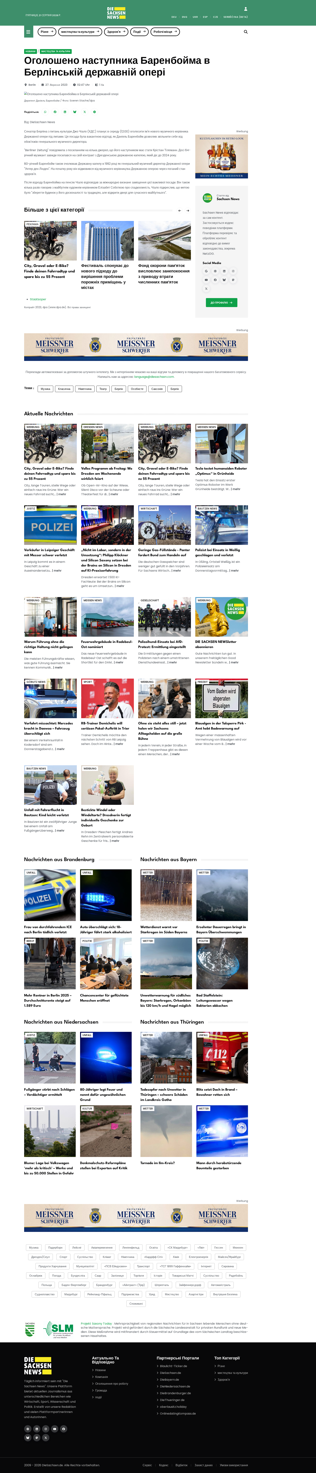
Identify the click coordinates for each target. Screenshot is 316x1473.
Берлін (119, 389)
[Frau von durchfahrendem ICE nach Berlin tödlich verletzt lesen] (50, 895)
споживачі (136, 1304)
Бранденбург (104, 1285)
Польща (47, 1285)
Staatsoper (38, 299)
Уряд (152, 1294)
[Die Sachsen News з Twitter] (45, 1437)
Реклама (32, 224)
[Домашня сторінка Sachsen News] (215, 271)
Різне (44, 32)
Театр (103, 389)
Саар (98, 1276)
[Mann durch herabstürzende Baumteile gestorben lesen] (222, 1131)
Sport (88, 682)
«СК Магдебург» (178, 1247)
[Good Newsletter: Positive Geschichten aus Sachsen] (221, 616)
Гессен (218, 1247)
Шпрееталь (162, 1285)
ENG (184, 17)
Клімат (107, 1257)
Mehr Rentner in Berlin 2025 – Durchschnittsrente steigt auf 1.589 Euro (48, 1000)
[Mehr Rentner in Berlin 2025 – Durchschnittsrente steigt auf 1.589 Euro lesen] (50, 963)
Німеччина (84, 389)
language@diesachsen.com (154, 377)
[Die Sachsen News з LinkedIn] (36, 1429)
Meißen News (207, 427)
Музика (45, 389)
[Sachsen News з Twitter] (206, 288)
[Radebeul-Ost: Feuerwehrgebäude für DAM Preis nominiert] (107, 616)
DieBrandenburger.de (175, 1393)
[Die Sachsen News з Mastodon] (36, 1437)
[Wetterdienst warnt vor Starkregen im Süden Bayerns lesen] (166, 895)
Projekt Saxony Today (97, 1323)
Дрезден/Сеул (40, 1257)
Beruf (30, 941)
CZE (215, 17)
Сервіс (147, 1465)
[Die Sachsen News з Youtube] (54, 1429)
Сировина (227, 1266)
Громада (101, 1390)
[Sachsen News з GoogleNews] (206, 271)
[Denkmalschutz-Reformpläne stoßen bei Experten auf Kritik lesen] (106, 1131)
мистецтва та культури (77, 32)
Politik (87, 941)
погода (56, 1276)
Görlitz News (36, 682)
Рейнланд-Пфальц (99, 1294)
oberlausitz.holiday (173, 1407)
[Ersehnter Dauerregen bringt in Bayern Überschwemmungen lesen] (222, 895)
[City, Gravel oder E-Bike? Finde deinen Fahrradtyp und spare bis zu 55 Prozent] (50, 240)
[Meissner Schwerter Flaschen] (221, 156)
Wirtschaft (149, 508)
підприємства (130, 1294)
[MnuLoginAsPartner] (245, 9)
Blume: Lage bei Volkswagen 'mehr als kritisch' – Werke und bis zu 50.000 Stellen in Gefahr (49, 1168)
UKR (195, 17)
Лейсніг (76, 1247)
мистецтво (172, 1294)
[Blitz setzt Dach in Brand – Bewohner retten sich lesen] (222, 1057)
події (98, 1397)
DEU (174, 17)
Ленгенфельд (130, 1247)
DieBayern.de (169, 1380)
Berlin (32, 85)
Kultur (87, 1108)
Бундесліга (78, 1276)
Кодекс (163, 1465)
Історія (158, 1276)
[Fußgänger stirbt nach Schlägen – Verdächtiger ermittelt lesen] (50, 1057)
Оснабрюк (35, 1276)
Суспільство (85, 1257)
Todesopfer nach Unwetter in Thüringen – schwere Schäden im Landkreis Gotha (164, 1095)
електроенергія (198, 1257)
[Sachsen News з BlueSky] (224, 279)
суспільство (211, 1276)
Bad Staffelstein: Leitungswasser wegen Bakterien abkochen (214, 1000)
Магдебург (71, 1294)
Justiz (31, 508)
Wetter (148, 872)
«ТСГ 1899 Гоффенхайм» (175, 1266)
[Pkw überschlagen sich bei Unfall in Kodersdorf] (50, 698)
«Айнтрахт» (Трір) (133, 1285)
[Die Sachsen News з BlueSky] (27, 1437)
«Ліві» (201, 1247)
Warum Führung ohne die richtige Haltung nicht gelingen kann (48, 647)
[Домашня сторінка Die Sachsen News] (27, 1429)
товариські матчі (182, 1276)
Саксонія (157, 389)
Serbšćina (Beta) (235, 17)
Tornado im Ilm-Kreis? (157, 1163)
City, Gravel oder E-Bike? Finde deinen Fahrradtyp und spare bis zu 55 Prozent (49, 271)
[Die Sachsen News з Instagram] (45, 1429)
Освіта (153, 1247)
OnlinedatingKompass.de (178, 1413)
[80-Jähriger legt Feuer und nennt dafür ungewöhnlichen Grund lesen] (106, 1057)
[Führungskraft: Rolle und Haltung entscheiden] (50, 616)
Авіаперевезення (101, 1247)
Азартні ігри (196, 1294)
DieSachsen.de (170, 1373)
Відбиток (181, 1465)
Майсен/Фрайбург (229, 1257)
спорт (63, 1257)
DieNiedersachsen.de (175, 1386)
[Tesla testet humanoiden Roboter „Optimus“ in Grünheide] (221, 443)
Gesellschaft (150, 600)
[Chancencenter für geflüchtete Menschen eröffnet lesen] (106, 963)
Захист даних (204, 1465)
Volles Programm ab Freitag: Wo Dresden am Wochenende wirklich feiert (106, 474)
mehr (62, 494)
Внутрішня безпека (225, 1294)
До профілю (219, 302)
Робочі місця (163, 32)
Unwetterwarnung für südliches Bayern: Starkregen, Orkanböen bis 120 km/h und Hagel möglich (165, 1000)
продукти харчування (52, 1266)
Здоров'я (114, 32)
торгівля (138, 1276)
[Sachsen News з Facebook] (215, 279)
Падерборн (55, 1247)
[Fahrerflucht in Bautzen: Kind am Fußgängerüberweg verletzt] (50, 785)
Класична (64, 389)
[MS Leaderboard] (136, 347)
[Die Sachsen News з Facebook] (63, 1429)
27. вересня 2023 (56, 85)
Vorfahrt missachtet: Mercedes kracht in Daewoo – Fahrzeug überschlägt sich (48, 728)
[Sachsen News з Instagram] (233, 271)
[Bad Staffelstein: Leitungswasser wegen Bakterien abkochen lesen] (222, 963)
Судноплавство (44, 1294)
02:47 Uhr (83, 85)
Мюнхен (238, 1247)
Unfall (31, 872)
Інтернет (206, 1266)
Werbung (33, 427)
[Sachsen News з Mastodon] (233, 279)
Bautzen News (207, 508)
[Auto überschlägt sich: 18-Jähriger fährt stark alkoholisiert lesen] (106, 895)
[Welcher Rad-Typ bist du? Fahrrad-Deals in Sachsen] (50, 443)
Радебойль (236, 1276)
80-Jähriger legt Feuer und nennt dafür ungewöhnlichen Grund (103, 1095)
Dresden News (93, 427)
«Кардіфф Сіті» (153, 1257)
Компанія (101, 1377)
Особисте (137, 389)
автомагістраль (221, 1285)
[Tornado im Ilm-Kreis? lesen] (166, 1131)
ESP (205, 17)
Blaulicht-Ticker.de (173, 1366)
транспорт (143, 1266)
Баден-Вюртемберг (74, 1285)
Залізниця (117, 1276)
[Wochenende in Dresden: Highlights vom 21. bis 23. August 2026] (107, 443)
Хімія (176, 1257)
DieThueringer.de (172, 1400)
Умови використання (234, 1465)
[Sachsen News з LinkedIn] (224, 271)
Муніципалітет (85, 1266)
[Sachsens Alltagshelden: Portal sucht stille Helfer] (164, 698)
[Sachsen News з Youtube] (206, 279)
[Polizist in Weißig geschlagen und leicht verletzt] (221, 525)
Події (137, 32)
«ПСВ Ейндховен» (115, 1266)
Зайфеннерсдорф (190, 1285)
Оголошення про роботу (111, 1384)
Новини (30, 51)
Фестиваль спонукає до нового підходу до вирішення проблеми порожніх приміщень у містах (105, 277)
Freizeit (203, 682)
